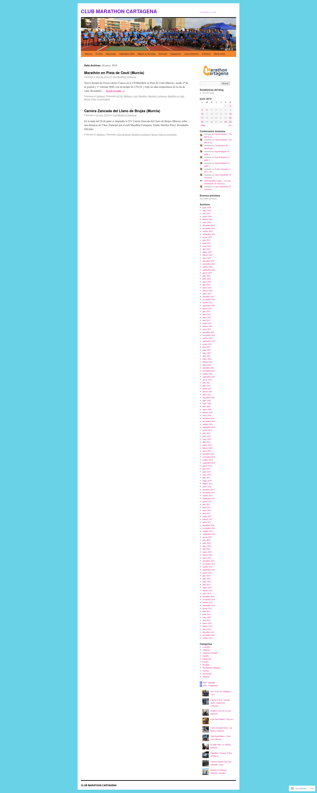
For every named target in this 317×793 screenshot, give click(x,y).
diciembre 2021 (208, 367)
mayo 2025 (206, 246)
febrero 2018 (207, 483)
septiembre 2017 (208, 498)
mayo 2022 (206, 353)
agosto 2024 (207, 272)
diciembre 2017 (208, 489)
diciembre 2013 (208, 632)
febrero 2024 (207, 290)
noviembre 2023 (208, 299)
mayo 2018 (206, 474)
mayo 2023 (206, 317)
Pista (93, 99)
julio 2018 (206, 468)
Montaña (205, 664)
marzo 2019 (207, 445)
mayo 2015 (206, 581)
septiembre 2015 (208, 569)
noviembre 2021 (208, 370)
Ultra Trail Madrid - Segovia (222, 719)
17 (202, 117)
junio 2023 (206, 314)
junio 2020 (206, 400)
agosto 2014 (207, 608)
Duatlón (205, 655)
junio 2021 (206, 385)
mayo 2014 (206, 617)
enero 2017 (206, 522)
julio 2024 (206, 275)
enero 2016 (206, 557)
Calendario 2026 (127, 53)
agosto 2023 (207, 308)
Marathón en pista (176, 96)
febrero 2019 (207, 448)
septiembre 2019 (208, 427)
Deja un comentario (168, 134)
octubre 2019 (207, 424)
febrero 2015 (207, 590)
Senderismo (207, 673)
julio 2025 (206, 240)
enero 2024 (206, 293)
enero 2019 (206, 451)
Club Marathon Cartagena (124, 76)
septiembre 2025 (208, 234)
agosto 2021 (207, 379)
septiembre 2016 (208, 534)
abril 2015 (206, 584)
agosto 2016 (207, 537)
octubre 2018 (207, 459)
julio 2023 (206, 311)
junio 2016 (206, 543)
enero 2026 (206, 222)
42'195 (120, 96)
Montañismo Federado (211, 667)
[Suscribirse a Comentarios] (201, 685)
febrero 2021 (207, 391)
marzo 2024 (207, 287)
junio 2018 (206, 471)
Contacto (206, 53)
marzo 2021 (207, 388)
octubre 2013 (207, 638)
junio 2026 (206, 207)
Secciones (111, 53)
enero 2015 (206, 593)
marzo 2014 (207, 623)
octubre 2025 (207, 231)
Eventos (205, 661)
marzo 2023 (207, 323)
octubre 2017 (207, 495)
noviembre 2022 (208, 335)
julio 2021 (206, 382)
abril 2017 (206, 513)
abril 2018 (206, 477)
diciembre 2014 (208, 596)
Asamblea (206, 647)
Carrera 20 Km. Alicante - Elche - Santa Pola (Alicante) (221, 702)
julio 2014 (206, 611)
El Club (99, 53)
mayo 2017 (206, 510)
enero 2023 (206, 329)
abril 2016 (206, 549)
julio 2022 (206, 347)
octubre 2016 (207, 531)
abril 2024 (206, 284)
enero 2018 (206, 486)
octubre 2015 (207, 566)
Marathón (143, 96)
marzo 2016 (207, 551)
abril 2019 (206, 442)
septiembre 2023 (208, 305)
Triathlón (205, 676)
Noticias (88, 53)
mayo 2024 (206, 281)
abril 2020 (206, 406)
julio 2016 (206, 540)
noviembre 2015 (208, 563)
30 (230, 121)
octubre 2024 (207, 266)
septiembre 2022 (208, 341)
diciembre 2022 (208, 332)
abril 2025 (206, 249)
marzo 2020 (207, 409)
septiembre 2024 (208, 269)
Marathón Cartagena (157, 96)
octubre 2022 (207, 338)
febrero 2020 (207, 412)
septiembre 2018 (208, 462)
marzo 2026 (207, 216)
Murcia (87, 99)
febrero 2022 (207, 361)
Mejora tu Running (146, 53)
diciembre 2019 (208, 418)
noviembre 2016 (208, 528)
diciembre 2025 (208, 225)
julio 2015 (206, 575)
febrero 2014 (207, 626)
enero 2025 (206, 258)
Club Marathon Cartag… (214, 180)
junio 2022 (206, 350)
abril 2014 (206, 620)
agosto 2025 (207, 237)
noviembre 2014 (208, 599)
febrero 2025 (207, 255)
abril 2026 (206, 213)
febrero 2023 (207, 326)
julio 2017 (206, 504)
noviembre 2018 (208, 456)
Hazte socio (219, 53)
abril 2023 (206, 320)
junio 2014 (206, 614)
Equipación (175, 53)
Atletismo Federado (210, 652)
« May (202, 125)
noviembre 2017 (208, 492)
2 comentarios (103, 99)
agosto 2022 (207, 344)
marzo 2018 (207, 480)
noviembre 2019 (208, 421)
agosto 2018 (207, 465)
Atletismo (101, 96)
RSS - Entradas (209, 682)
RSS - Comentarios (210, 685)
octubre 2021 (207, 373)
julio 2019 (206, 433)
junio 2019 (206, 436)
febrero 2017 (207, 519)
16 (230, 113)
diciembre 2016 (208, 525)
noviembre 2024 (208, 263)
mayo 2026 (206, 210)
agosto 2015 (207, 572)
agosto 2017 (207, 501)
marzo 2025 (207, 252)
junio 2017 (206, 507)
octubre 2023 (207, 302)
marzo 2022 (207, 358)
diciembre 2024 (208, 260)
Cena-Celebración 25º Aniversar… (217, 182)
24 (202, 121)
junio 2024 (206, 278)
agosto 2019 (207, 430)
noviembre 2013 (208, 635)
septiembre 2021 (208, 376)
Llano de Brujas (124, 134)
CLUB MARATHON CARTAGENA (119, 11)
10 (202, 113)
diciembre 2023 (208, 296)
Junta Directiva (191, 53)
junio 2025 (206, 243)
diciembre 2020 (208, 397)
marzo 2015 (207, 587)
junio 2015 (206, 578)
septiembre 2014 (208, 605)
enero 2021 (206, 394)
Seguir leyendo (115, 90)
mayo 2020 (206, 403)
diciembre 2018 (208, 454)
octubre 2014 (207, 602)
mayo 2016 (206, 546)
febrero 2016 (207, 554)
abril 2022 (206, 356)
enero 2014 (206, 629)
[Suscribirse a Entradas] (201, 682)
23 (230, 117)
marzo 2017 (207, 516)
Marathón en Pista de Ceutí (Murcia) (114, 72)
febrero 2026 (207, 219)
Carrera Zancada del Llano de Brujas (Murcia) (122, 110)
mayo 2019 (206, 439)
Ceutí (135, 96)
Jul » (231, 125)
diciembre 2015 (208, 560)
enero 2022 (206, 364)
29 (226, 121)
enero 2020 (206, 415)
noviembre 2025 (208, 228)
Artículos (162, 53)
